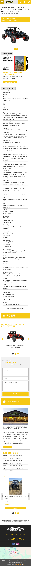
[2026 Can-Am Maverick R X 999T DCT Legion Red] (15, 336)
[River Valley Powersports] (11, 2)
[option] (15, 339)
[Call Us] (29, 2)
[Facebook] (13, 544)
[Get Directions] (25, 2)
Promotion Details (9, 82)
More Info (16, 508)
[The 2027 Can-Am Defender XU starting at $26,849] (15, 63)
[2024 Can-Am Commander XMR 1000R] (15, 486)
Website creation (10, 564)
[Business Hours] (20, 2)
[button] (2, 339)
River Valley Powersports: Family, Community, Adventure (15, 427)
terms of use (19, 562)
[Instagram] (17, 544)
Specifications (8, 89)
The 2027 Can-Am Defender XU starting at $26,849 (13, 73)
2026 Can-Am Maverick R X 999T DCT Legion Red (15, 346)
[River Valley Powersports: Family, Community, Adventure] (15, 416)
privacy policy (12, 562)
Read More (7, 447)
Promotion (7, 53)
